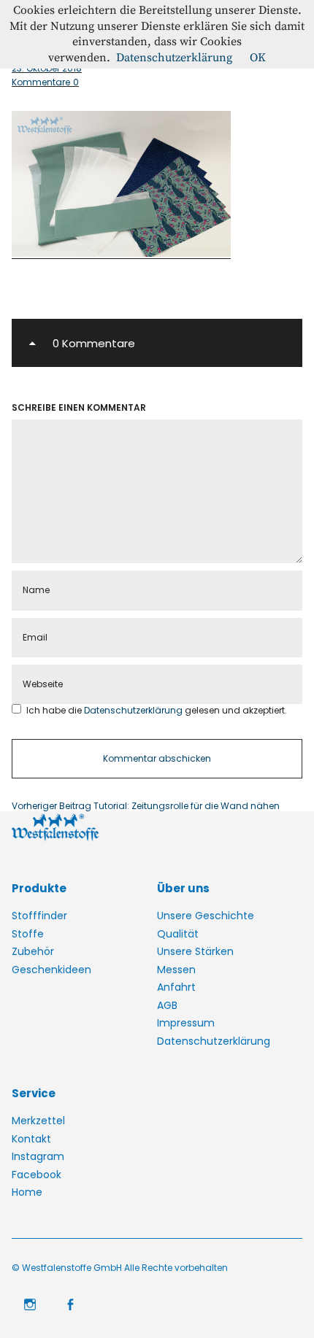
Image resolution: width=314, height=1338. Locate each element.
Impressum (186, 1023)
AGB (167, 1005)
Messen (176, 969)
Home (27, 1192)
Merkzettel (38, 1120)
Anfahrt (176, 987)
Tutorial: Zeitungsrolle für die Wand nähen (146, 806)
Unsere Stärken (195, 951)
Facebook (36, 1174)
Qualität (178, 934)
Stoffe (28, 934)
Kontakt (31, 1139)
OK (258, 57)
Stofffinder (39, 915)
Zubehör (33, 951)
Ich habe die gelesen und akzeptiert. (156, 710)
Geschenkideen (51, 969)
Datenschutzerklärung (134, 710)
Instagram (38, 1156)
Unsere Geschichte (205, 915)
